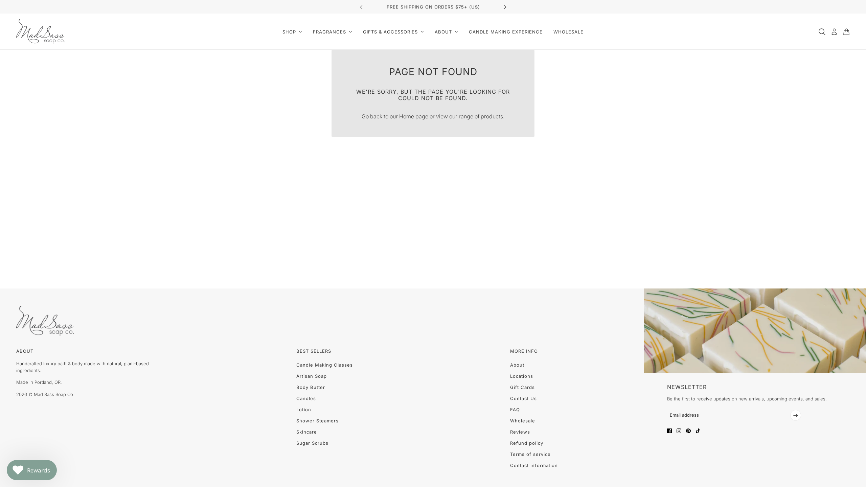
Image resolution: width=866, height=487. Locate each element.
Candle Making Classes (324, 365)
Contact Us (523, 398)
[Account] (834, 31)
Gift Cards (522, 387)
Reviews (520, 432)
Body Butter (310, 387)
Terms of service (530, 454)
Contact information (534, 465)
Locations (521, 376)
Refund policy (526, 443)
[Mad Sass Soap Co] (40, 31)
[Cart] (846, 31)
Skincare (306, 432)
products (492, 116)
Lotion (303, 409)
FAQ (515, 409)
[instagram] (679, 431)
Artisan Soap (311, 376)
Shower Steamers (317, 420)
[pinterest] (688, 431)
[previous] (361, 7)
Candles (306, 398)
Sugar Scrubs (312, 443)
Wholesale (522, 420)
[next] (505, 7)
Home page (413, 116)
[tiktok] (698, 431)
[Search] (822, 31)
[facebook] (669, 431)
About (517, 365)
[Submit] (795, 415)
